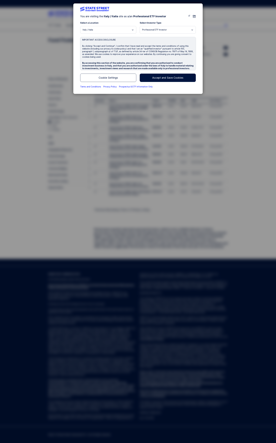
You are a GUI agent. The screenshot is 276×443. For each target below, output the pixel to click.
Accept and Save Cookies (167, 77)
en (194, 16)
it (189, 16)
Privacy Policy (110, 86)
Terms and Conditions (90, 86)
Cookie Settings (108, 77)
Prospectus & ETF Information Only (136, 86)
